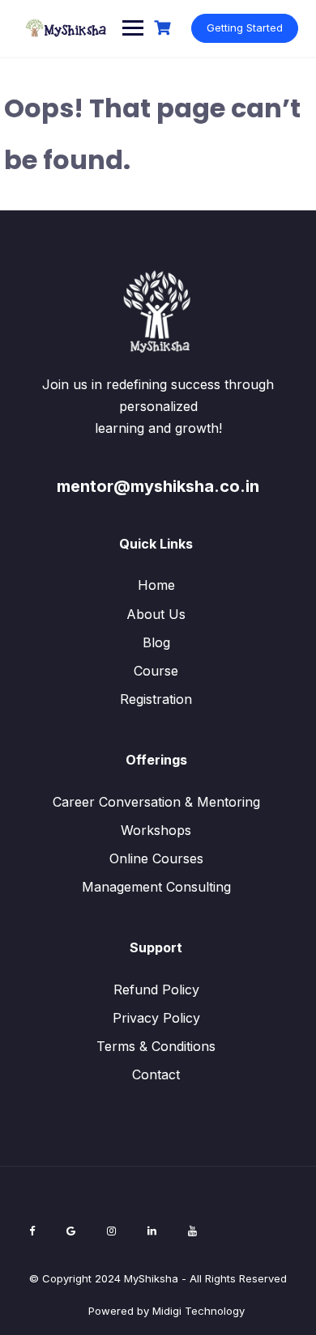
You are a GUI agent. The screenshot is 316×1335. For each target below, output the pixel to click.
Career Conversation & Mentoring (156, 802)
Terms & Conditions (156, 1046)
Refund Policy (156, 989)
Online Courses (156, 858)
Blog (156, 642)
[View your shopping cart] (164, 28)
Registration (156, 699)
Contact (156, 1074)
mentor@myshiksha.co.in (158, 486)
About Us (156, 614)
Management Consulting (156, 887)
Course (156, 671)
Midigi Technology (198, 1310)
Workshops (156, 830)
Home (156, 585)
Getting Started (245, 27)
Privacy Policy (156, 1018)
